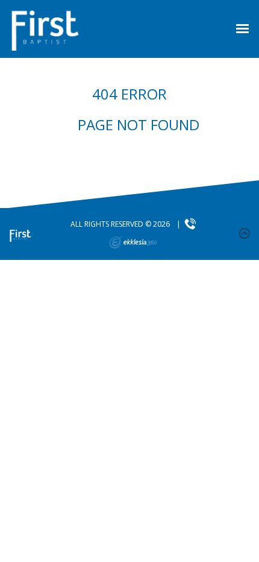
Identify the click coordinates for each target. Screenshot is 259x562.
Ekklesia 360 (133, 242)
